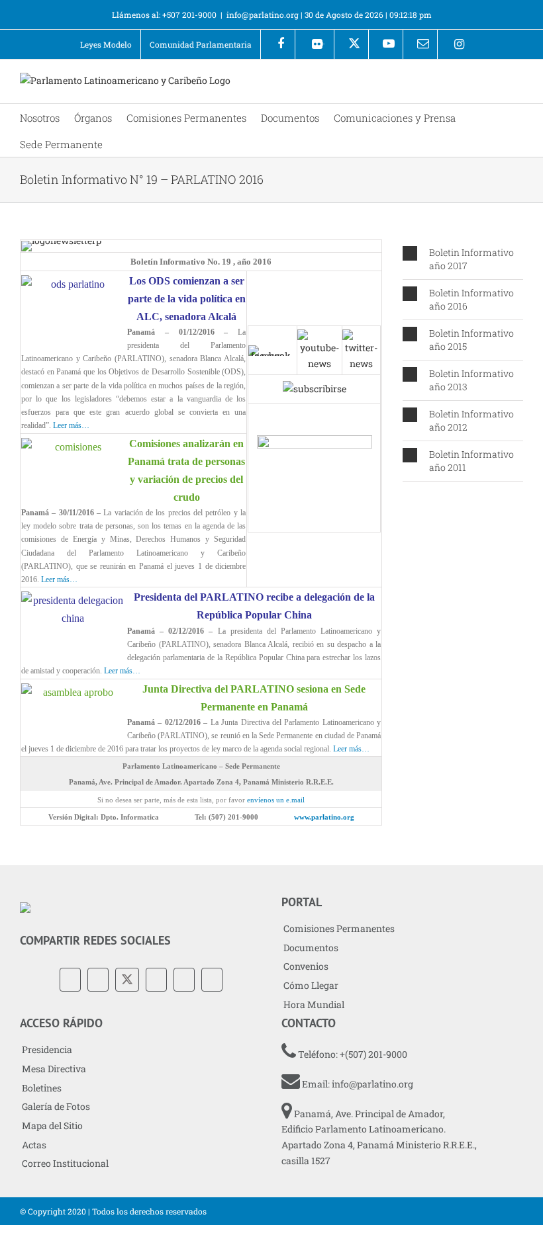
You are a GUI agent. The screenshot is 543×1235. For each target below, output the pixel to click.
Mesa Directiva (54, 1068)
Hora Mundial (313, 1004)
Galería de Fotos (56, 1106)
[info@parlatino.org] (420, 44)
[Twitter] (127, 980)
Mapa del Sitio (52, 1125)
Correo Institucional (65, 1163)
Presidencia (47, 1049)
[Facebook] (278, 44)
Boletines (42, 1088)
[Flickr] (98, 980)
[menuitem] (106, 44)
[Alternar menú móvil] (518, 83)
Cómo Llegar (310, 985)
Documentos (310, 947)
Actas (34, 1144)
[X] (351, 44)
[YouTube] (156, 980)
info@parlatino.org (262, 14)
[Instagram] (454, 44)
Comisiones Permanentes (339, 928)
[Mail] (211, 980)
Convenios (305, 966)
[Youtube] (386, 44)
